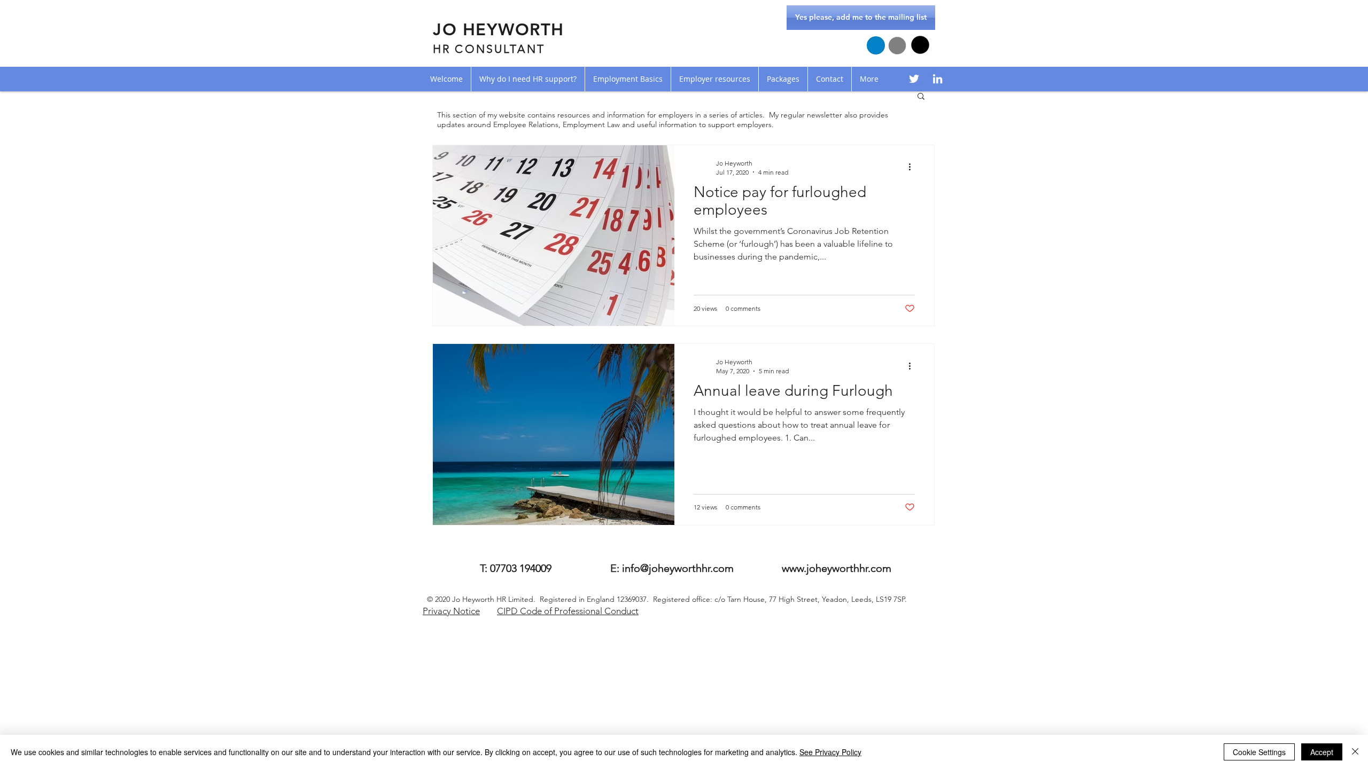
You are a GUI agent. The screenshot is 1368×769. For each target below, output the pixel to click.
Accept (1321, 752)
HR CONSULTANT (489, 49)
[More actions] (913, 167)
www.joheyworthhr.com (836, 568)
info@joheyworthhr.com (678, 568)
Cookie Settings (1259, 752)
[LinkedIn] (937, 78)
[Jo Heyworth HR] (914, 78)
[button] (921, 97)
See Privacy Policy (830, 752)
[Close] (1355, 751)
